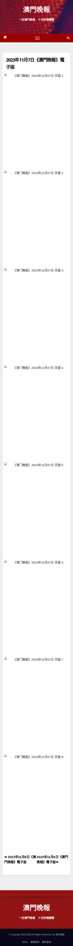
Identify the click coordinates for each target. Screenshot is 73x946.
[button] (68, 38)
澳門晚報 (36, 9)
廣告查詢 (46, 942)
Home (25, 942)
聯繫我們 (35, 942)
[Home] (5, 38)
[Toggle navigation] (37, 38)
